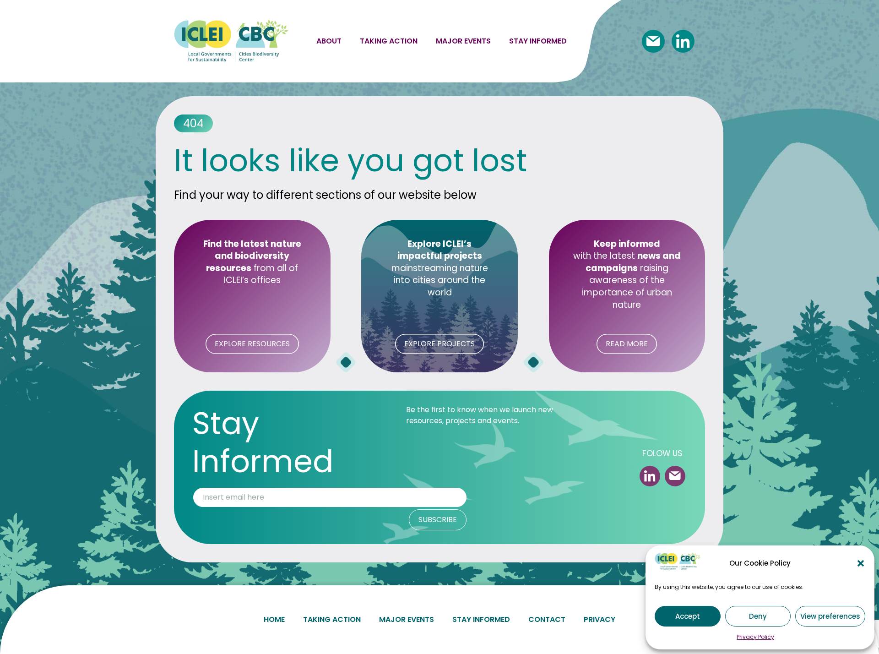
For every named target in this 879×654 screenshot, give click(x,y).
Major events (463, 41)
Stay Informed (481, 619)
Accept (687, 616)
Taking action (389, 41)
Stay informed (538, 41)
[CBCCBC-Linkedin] (683, 41)
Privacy (599, 619)
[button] (860, 563)
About (329, 41)
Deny (758, 616)
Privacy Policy (755, 637)
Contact (546, 619)
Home (274, 619)
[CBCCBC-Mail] (653, 41)
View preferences (830, 616)
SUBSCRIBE (437, 519)
